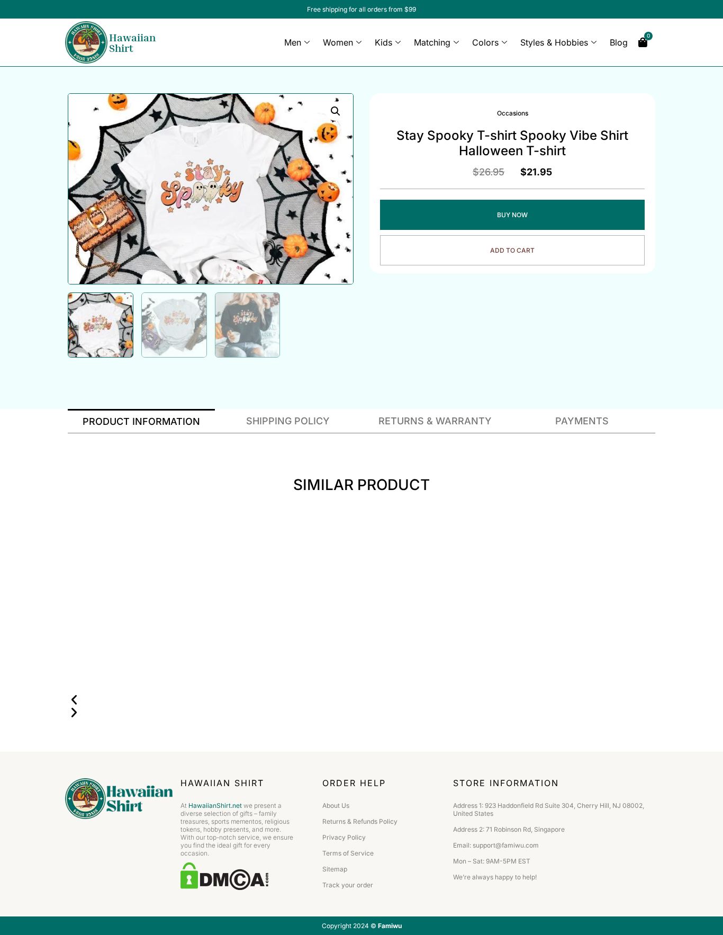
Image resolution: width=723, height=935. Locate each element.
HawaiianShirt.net (215, 805)
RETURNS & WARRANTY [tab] (435, 420)
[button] (361, 699)
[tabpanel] (361, 441)
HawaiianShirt (132, 42)
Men (292, 42)
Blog (619, 42)
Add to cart (512, 250)
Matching (432, 42)
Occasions (512, 113)
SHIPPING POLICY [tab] (288, 420)
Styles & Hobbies (554, 42)
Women (338, 42)
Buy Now (512, 215)
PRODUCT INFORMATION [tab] (141, 421)
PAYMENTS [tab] (582, 420)
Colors (485, 42)
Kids (383, 42)
